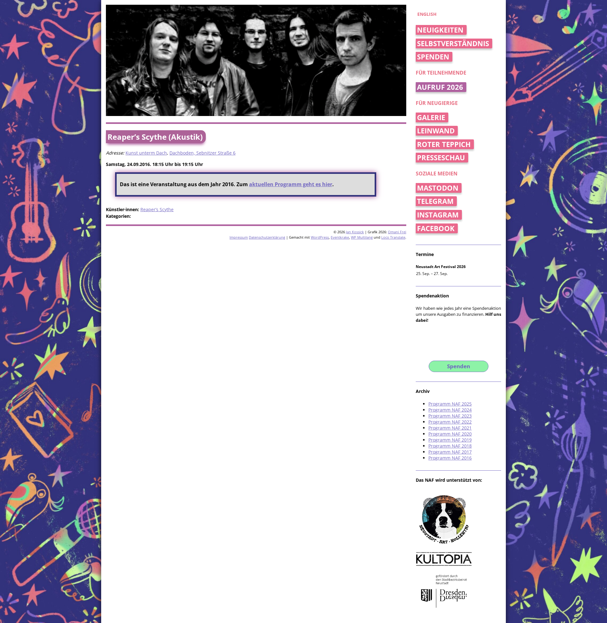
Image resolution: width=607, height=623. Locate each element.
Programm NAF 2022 (450, 422)
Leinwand (436, 131)
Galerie (431, 117)
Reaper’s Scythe (157, 209)
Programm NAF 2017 (450, 452)
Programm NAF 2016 (450, 458)
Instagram (438, 215)
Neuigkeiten (440, 30)
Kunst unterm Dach (146, 153)
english (427, 14)
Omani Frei (397, 231)
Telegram (435, 201)
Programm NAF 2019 (450, 440)
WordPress (320, 237)
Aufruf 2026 (440, 87)
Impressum (239, 237)
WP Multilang (362, 237)
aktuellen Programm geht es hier (290, 184)
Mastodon (437, 188)
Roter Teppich (444, 144)
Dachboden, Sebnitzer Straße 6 (202, 153)
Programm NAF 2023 (450, 416)
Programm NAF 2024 (450, 410)
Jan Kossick (355, 231)
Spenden (433, 57)
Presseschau (441, 157)
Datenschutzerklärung (267, 237)
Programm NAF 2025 (450, 404)
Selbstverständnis (453, 43)
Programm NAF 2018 (450, 446)
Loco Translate (393, 237)
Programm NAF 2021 (450, 428)
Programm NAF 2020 (450, 434)
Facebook (436, 228)
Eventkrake (340, 237)
